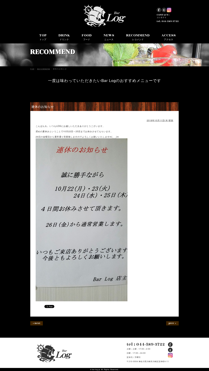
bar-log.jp (96, 369)
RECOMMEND (138, 37)
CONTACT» (163, 16)
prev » (172, 323)
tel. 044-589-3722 (168, 21)
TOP (43, 37)
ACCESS (168, 37)
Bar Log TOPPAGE (104, 16)
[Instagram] (169, 11)
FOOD (87, 37)
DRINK (64, 37)
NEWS (109, 37)
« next (36, 323)
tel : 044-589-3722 (146, 344)
